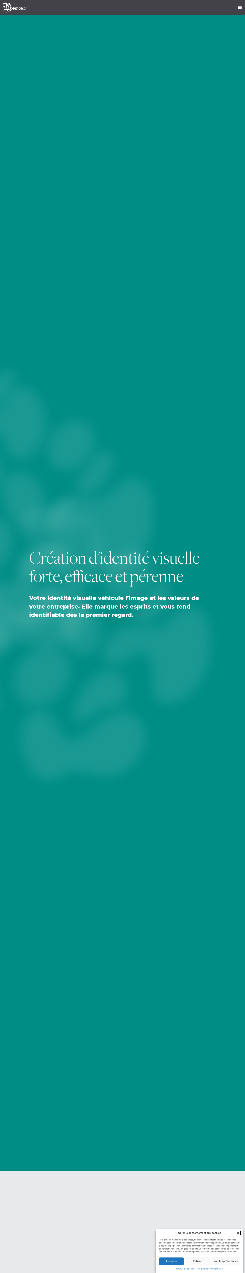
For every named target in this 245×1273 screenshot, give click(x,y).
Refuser (197, 1261)
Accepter (171, 1261)
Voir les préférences (226, 1261)
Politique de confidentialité (209, 1269)
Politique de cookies (184, 1269)
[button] (238, 1233)
